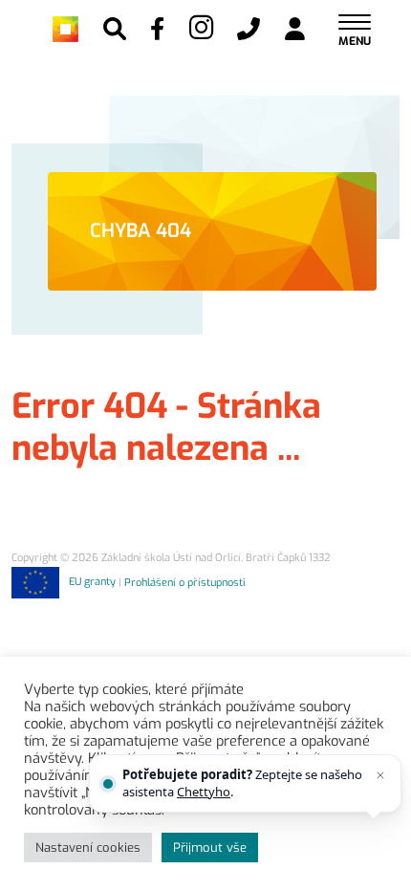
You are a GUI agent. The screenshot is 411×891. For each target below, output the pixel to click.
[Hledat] (114, 28)
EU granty (92, 582)
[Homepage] (65, 29)
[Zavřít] (380, 775)
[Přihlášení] (295, 28)
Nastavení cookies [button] (88, 847)
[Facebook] (157, 28)
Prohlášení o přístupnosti (185, 582)
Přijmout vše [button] (210, 847)
